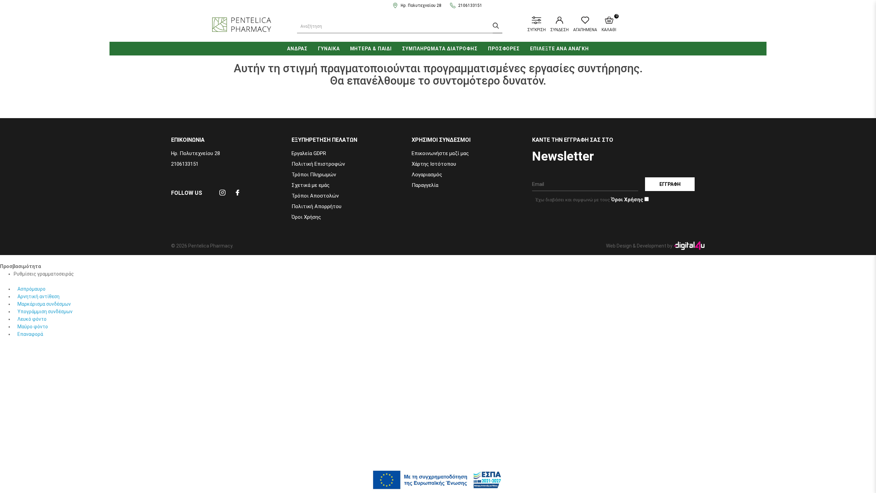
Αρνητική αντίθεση (38, 296)
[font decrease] (20, 281)
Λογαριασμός (427, 175)
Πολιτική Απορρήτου (317, 206)
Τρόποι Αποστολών (315, 196)
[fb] (237, 195)
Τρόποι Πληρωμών (314, 175)
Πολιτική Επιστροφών (318, 164)
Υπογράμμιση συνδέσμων (45, 311)
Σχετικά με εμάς (311, 185)
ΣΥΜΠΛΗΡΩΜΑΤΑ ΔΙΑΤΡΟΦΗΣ (440, 48)
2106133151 (470, 5)
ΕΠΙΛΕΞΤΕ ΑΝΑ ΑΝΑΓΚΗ (559, 48)
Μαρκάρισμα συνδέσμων (44, 304)
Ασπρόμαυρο (31, 289)
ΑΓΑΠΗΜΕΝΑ (585, 29)
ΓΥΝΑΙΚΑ (328, 48)
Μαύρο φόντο (32, 326)
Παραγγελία (425, 185)
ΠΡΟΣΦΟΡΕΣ (504, 48)
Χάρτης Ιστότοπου (434, 164)
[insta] (222, 195)
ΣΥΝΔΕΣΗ (559, 29)
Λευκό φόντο (32, 319)
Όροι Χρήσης (306, 217)
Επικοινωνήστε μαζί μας (440, 153)
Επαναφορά (30, 334)
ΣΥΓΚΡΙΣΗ (536, 29)
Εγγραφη (670, 184)
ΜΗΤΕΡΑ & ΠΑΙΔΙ (371, 48)
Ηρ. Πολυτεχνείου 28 (421, 5)
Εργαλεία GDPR (309, 153)
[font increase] (16, 281)
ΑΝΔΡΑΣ (297, 48)
